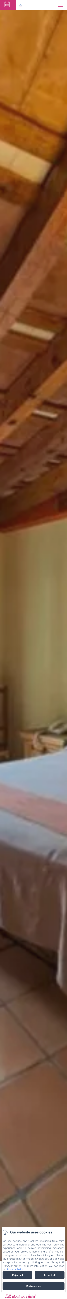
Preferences (33, 1286)
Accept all (49, 1275)
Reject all (17, 1275)
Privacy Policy (15, 1269)
